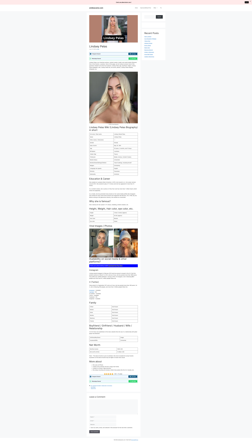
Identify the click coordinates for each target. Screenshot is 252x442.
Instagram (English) (96, 385)
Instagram (91, 290)
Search (159, 16)
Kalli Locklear (147, 36)
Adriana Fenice (148, 43)
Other (155, 7)
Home (136, 7)
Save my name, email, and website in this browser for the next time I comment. (112, 427)
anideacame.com (96, 8)
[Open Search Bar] (161, 8)
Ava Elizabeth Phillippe (150, 38)
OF (91, 385)
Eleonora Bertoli (148, 50)
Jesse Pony (93, 388)
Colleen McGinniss (149, 56)
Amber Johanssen (149, 52)
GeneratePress (134, 439)
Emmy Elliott (147, 45)
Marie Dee (147, 47)
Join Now (133, 54)
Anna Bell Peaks (148, 54)
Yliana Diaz (147, 41)
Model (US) (104, 385)
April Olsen (93, 387)
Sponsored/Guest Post (145, 7)
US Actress (109, 385)
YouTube (91, 292)
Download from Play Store (115, 265)
